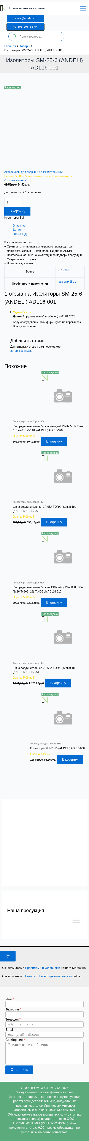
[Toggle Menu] (76, 921)
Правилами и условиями (43, 967)
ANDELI (64, 269)
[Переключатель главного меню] (83, 8)
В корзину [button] (54, 441)
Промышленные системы (27, 8)
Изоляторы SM (53, 171)
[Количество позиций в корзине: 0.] (8, 956)
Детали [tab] (17, 229)
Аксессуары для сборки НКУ (22, 171)
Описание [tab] (19, 225)
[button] (25, 18)
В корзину (17, 211)
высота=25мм (67, 281)
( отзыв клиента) (15, 180)
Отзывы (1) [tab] (20, 234)
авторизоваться (20, 350)
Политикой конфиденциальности (49, 976)
